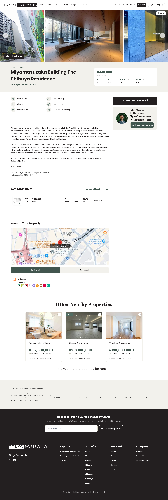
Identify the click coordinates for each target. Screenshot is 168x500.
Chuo (87, 469)
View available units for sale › (97, 189)
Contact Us (140, 456)
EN (115, 5)
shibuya (20, 67)
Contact (141, 5)
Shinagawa (89, 474)
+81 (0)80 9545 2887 (142, 116)
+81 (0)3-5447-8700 (24, 393)
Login (152, 5)
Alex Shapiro (137, 110)
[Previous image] (31, 328)
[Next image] (56, 328)
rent (13, 67)
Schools (86, 270)
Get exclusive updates (111, 428)
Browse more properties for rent (81, 369)
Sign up (160, 5)
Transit (37, 270)
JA (119, 5)
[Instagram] (10, 460)
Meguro (88, 460)
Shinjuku (88, 465)
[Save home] (59, 314)
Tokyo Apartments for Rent (71, 451)
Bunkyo (88, 483)
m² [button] (129, 4)
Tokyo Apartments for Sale (70, 456)
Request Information (133, 101)
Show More (16, 166)
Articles (63, 460)
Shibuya (88, 456)
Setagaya (89, 479)
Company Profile (143, 460)
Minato (88, 451)
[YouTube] (14, 460)
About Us (139, 451)
